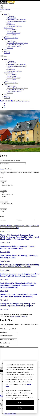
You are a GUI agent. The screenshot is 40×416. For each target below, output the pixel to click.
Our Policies (11, 24)
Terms (9, 23)
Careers (6, 39)
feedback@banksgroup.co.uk (20, 101)
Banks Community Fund (11, 38)
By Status (3, 181)
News (5, 49)
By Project (3, 209)
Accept (20, 402)
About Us (6, 14)
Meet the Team (11, 18)
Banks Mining (11, 31)
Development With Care (14, 26)
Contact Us (7, 53)
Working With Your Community (16, 21)
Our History (11, 16)
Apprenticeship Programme (15, 44)
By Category (4, 202)
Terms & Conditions (10, 413)
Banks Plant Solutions (13, 33)
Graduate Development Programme (17, 43)
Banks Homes (11, 34)
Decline (20, 408)
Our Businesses (8, 28)
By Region (3, 190)
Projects (6, 36)
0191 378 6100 (5, 9)
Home (2, 169)
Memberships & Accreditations (16, 19)
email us (24, 316)
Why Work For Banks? (14, 46)
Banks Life (7, 51)
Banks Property (12, 29)
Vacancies (10, 48)
